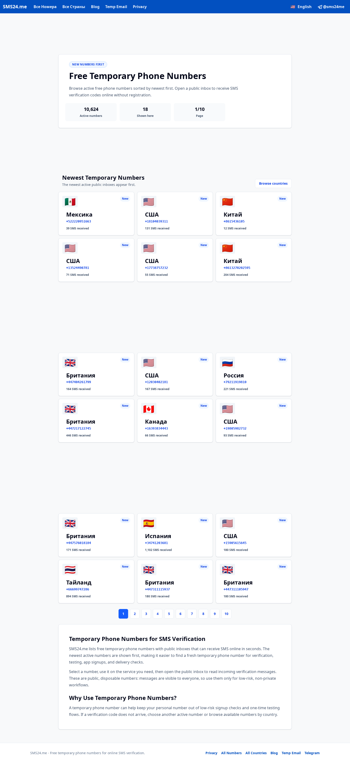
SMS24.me (15, 6)
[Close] (341, 738)
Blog (95, 6)
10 (226, 613)
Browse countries (273, 183)
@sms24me (333, 6)
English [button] (301, 6)
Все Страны (73, 6)
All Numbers (231, 753)
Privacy (140, 6)
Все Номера (45, 6)
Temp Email (116, 6)
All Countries (256, 753)
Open (280, 753)
